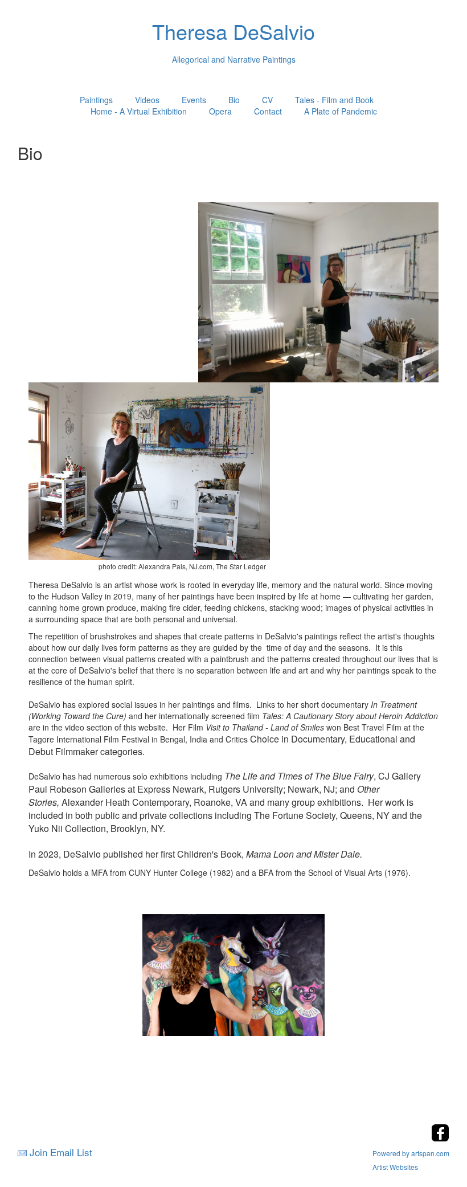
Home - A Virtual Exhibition (139, 111)
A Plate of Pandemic (340, 111)
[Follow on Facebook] (440, 1138)
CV (267, 99)
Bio (234, 99)
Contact (268, 111)
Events (194, 99)
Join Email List (61, 1152)
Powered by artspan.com (410, 1153)
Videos (147, 99)
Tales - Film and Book (334, 99)
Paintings (96, 99)
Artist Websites (395, 1167)
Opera (220, 111)
